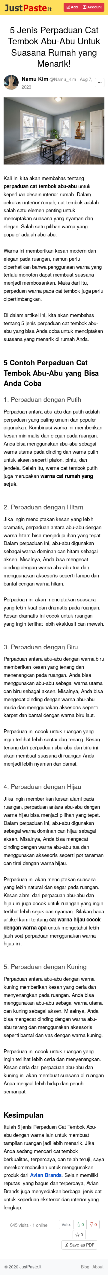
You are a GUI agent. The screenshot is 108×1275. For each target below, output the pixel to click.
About (98, 1267)
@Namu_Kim (63, 79)
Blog (85, 1267)
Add (74, 7)
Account (94, 7)
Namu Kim (35, 79)
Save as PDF (81, 1245)
